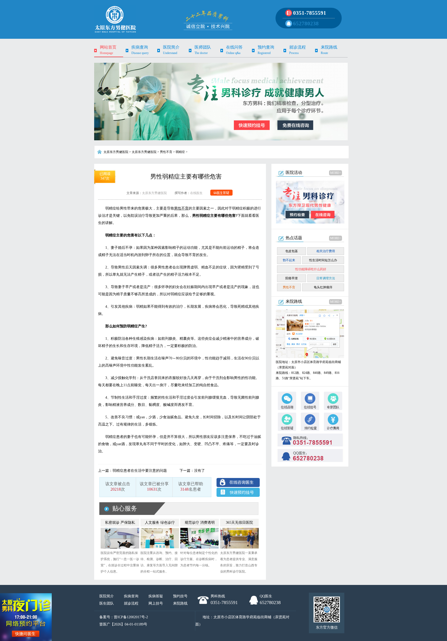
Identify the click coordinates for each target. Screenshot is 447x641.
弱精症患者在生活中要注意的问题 (140, 471)
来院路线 (180, 603)
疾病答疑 (155, 596)
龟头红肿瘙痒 (323, 287)
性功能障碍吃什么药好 (310, 269)
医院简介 (106, 596)
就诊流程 (131, 603)
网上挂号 (155, 603)
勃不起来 (289, 260)
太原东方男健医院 (115, 152)
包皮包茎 (291, 251)
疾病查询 (131, 596)
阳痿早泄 (291, 278)
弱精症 (180, 152)
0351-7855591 (309, 13)
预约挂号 (180, 596)
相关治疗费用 (325, 251)
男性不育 (166, 152)
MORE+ (335, 173)
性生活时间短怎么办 (323, 260)
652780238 (306, 23)
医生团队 (106, 603)
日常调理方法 (325, 278)
